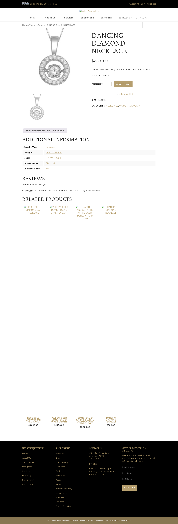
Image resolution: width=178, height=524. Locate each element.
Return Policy (28, 480)
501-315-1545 (50, 4)
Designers (106, 18)
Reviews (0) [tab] (59, 130)
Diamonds (60, 467)
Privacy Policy (115, 520)
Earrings (59, 471)
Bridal (58, 458)
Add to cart (123, 84)
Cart (143, 4)
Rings (58, 484)
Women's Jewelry (37, 25)
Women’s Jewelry (64, 488)
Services (69, 18)
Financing (26, 475)
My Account (133, 4)
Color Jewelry (62, 462)
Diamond (50, 163)
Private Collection (64, 506)
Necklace (50, 147)
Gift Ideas (60, 502)
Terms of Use (103, 520)
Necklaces (112, 106)
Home (31, 18)
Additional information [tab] (38, 130)
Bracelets (60, 453)
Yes (47, 168)
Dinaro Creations (54, 152)
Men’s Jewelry (62, 493)
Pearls (58, 480)
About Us (50, 18)
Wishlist (151, 4)
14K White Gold (53, 158)
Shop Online (87, 18)
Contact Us (125, 18)
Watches (60, 497)
